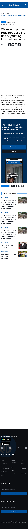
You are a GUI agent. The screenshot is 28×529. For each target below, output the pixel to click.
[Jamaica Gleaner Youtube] (26, 448)
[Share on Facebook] (12, 44)
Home (2, 13)
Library (2, 460)
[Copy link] (9, 44)
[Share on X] (19, 44)
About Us (22, 463)
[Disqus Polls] (14, 325)
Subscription (14, 473)
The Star (3, 466)
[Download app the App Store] (14, 443)
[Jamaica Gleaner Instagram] (18, 448)
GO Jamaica (13, 465)
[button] (14, 147)
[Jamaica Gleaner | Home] (14, 5)
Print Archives (4, 463)
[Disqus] (14, 363)
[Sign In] (25, 5)
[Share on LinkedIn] (16, 44)
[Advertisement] (14, 285)
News (7, 13)
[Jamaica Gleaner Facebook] (2, 448)
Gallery (12, 470)
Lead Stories (5, 186)
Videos (21, 460)
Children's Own (4, 475)
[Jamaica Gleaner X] (10, 448)
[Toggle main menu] (2, 5)
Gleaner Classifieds (5, 468)
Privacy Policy (23, 473)
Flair (12, 467)
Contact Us (22, 466)
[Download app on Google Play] (14, 439)
